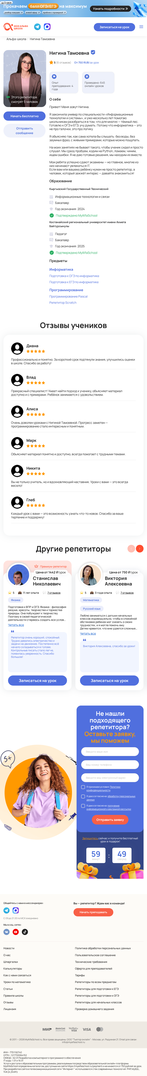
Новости (8, 948)
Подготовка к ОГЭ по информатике (74, 276)
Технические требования (91, 962)
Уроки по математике (17, 982)
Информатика (61, 269)
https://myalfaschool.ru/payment (84, 1066)
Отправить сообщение (24, 130)
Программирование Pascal (68, 296)
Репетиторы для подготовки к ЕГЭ (97, 989)
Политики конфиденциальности (103, 788)
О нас (7, 955)
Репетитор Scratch (63, 302)
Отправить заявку (110, 820)
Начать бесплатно (25, 116)
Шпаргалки (10, 962)
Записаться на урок (114, 27)
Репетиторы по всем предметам (95, 982)
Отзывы (8, 1002)
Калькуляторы (12, 968)
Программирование (66, 290)
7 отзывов (53, 592)
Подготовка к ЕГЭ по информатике (74, 282)
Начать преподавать (93, 912)
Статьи (8, 989)
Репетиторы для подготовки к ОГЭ (97, 995)
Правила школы (13, 995)
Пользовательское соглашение (95, 955)
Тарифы (80, 975)
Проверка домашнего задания (94, 1009)
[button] (140, 548)
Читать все (16, 625)
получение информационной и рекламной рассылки (109, 807)
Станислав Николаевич (47, 581)
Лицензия (9, 1009)
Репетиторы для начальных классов (98, 1002)
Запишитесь (90, 838)
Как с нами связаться (17, 975)
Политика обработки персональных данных (103, 948)
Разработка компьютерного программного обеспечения (50, 1058)
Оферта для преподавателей (93, 968)
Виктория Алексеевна (118, 581)
